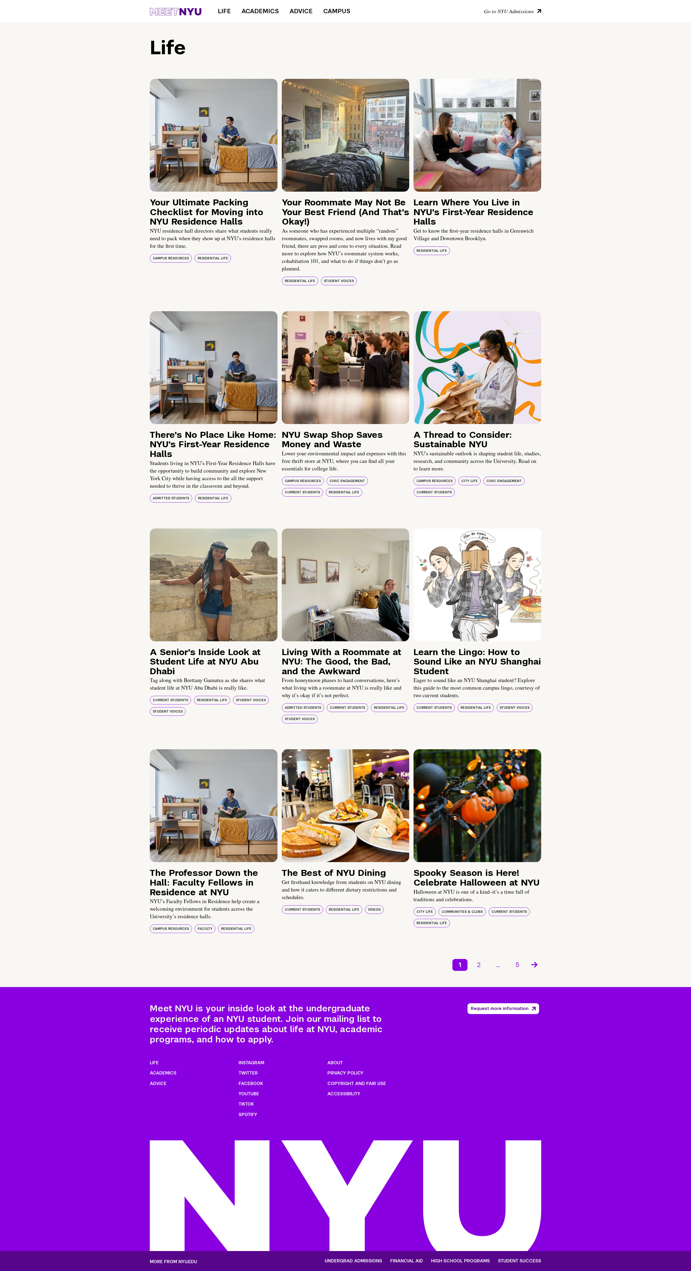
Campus (336, 11)
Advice (301, 11)
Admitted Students (171, 498)
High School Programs (460, 1261)
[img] (213, 135)
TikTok (246, 1104)
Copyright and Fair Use (356, 1083)
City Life (469, 481)
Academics (260, 11)
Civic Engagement (347, 481)
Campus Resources (171, 258)
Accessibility (343, 1094)
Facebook (251, 1083)
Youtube (249, 1094)
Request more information (500, 1008)
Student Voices (339, 281)
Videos (374, 909)
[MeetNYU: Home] (175, 10)
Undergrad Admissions (353, 1261)
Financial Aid (406, 1261)
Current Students (302, 492)
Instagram (251, 1063)
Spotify (248, 1114)
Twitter (248, 1073)
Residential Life (213, 258)
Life (224, 11)
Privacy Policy (345, 1073)
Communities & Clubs (462, 912)
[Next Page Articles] (535, 964)
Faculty (205, 929)
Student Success (519, 1261)
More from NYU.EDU (173, 1262)
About (335, 1063)
